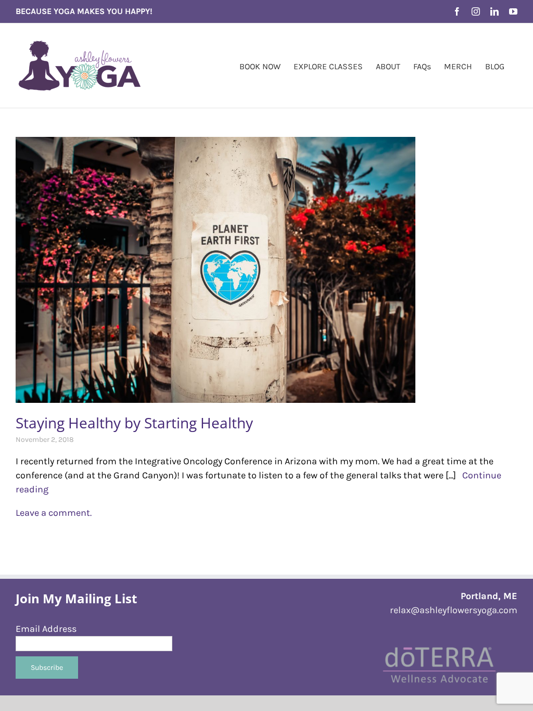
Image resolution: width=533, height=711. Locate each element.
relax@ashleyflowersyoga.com (453, 610)
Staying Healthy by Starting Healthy (134, 423)
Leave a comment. (54, 512)
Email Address (46, 628)
